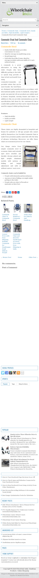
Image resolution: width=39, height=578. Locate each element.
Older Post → (33, 257)
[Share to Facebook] (9, 197)
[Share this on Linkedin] (18, 192)
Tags (13, 384)
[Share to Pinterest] (11, 197)
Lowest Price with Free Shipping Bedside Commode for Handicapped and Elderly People (6, 243)
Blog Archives (23, 384)
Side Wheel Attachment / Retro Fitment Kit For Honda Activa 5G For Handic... (18, 506)
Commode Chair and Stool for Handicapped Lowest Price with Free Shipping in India (17, 241)
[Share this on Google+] (13, 192)
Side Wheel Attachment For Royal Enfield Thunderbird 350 (22, 460)
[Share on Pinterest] (16, 192)
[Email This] (3, 197)
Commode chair (12, 31)
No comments (21, 43)
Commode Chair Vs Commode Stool (5, 217)
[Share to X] (7, 197)
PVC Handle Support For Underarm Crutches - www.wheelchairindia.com (18, 511)
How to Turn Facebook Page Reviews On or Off (18, 477)
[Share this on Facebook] (7, 192)
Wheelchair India (23, 573)
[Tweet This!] (10, 192)
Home (4, 31)
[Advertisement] (19, 341)
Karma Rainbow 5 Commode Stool (16, 217)
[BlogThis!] (5, 197)
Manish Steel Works (23, 575)
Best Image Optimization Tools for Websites (17, 495)
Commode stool (24, 31)
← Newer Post (6, 257)
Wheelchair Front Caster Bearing (14, 520)
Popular (5, 384)
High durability (14, 33)
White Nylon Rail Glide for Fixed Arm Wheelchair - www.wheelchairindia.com (19, 524)
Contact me (12, 560)
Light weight (24, 33)
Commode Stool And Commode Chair (16, 39)
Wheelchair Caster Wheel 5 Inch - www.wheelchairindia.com (14, 515)
